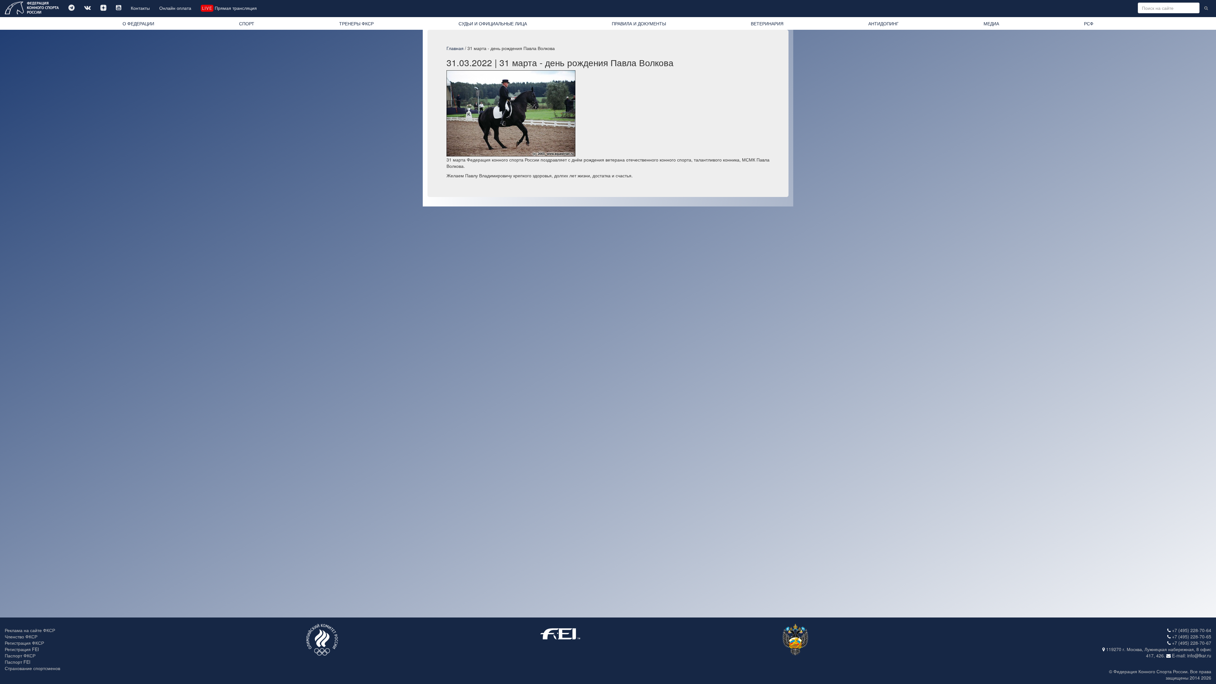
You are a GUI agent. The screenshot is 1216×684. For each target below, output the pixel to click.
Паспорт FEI (17, 662)
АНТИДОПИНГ (883, 23)
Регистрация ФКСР (24, 643)
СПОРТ (246, 23)
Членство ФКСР (21, 636)
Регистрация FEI (22, 649)
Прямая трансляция (229, 8)
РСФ (1088, 23)
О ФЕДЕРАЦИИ (138, 23)
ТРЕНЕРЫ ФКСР (356, 23)
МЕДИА (991, 23)
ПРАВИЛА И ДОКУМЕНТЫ (639, 23)
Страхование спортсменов (32, 668)
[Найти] (1206, 8)
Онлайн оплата (175, 8)
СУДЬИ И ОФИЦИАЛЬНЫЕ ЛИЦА (493, 23)
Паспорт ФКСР (20, 655)
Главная (455, 48)
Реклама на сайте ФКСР (30, 630)
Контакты (140, 8)
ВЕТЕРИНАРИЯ (767, 23)
